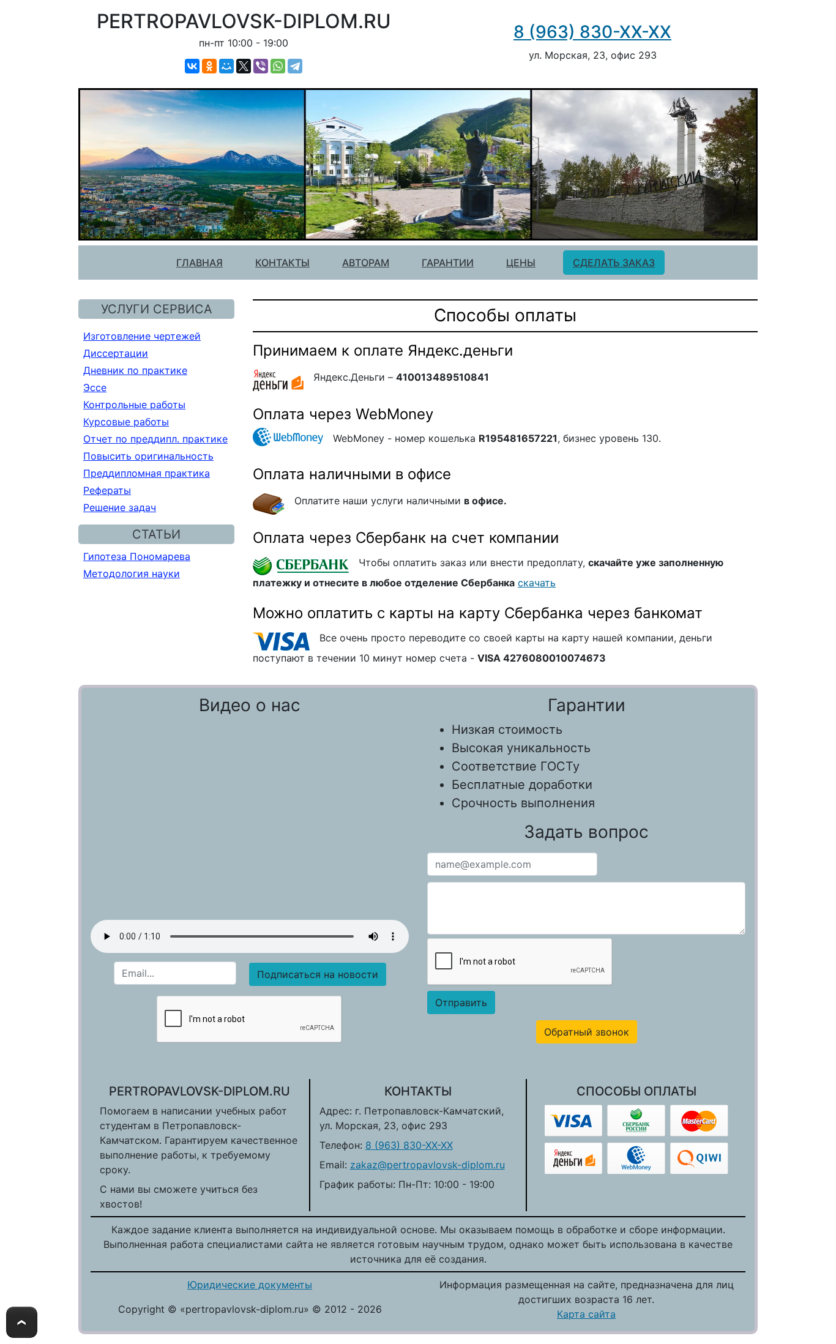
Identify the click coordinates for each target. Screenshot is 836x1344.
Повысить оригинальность (148, 456)
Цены (521, 262)
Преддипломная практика (146, 473)
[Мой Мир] (226, 66)
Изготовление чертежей (142, 336)
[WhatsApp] (278, 66)
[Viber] (260, 66)
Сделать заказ (614, 262)
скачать (537, 583)
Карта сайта (586, 1314)
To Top (21, 1322)
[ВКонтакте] (192, 66)
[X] (243, 66)
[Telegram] (295, 66)
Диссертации (115, 353)
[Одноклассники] (209, 66)
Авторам (365, 262)
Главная (199, 262)
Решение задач (119, 507)
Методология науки (131, 573)
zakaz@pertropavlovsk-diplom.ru (427, 1165)
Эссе (94, 387)
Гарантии (448, 262)
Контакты (282, 262)
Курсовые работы (126, 422)
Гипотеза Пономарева (136, 556)
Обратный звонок (586, 1032)
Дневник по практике (135, 370)
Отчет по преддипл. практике (155, 439)
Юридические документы (249, 1285)
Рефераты (107, 490)
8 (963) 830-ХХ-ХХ (592, 31)
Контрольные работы (134, 404)
